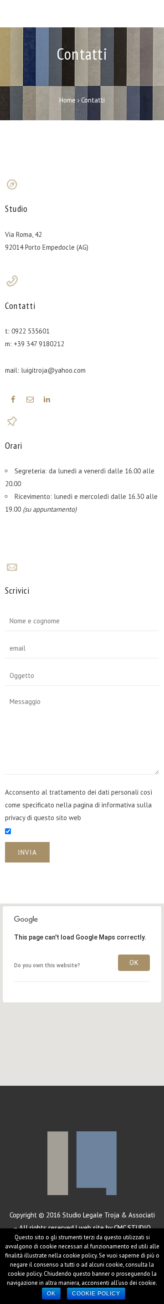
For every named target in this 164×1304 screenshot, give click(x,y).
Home (67, 100)
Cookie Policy (96, 1293)
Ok (51, 1293)
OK (133, 962)
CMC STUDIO (132, 1227)
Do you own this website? (47, 965)
